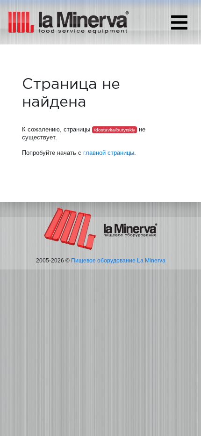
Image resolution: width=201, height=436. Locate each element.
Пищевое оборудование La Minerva (118, 260)
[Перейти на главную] (101, 228)
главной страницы (108, 152)
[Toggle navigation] (179, 22)
